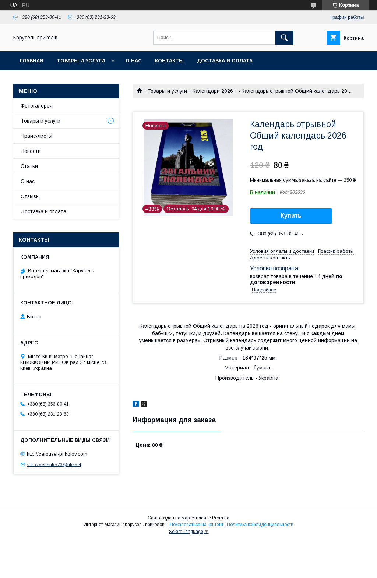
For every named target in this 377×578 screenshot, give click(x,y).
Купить (291, 216)
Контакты (169, 60)
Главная (31, 60)
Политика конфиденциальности (260, 524)
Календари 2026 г (214, 91)
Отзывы (30, 196)
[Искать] (284, 38)
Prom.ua (220, 518)
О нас (134, 60)
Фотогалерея (37, 106)
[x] (144, 405)
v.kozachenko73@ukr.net (54, 464)
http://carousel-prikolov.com (57, 454)
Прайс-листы (36, 136)
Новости (31, 151)
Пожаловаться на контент (196, 524)
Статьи (29, 166)
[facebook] (136, 405)
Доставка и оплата (225, 60)
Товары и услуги (81, 60)
